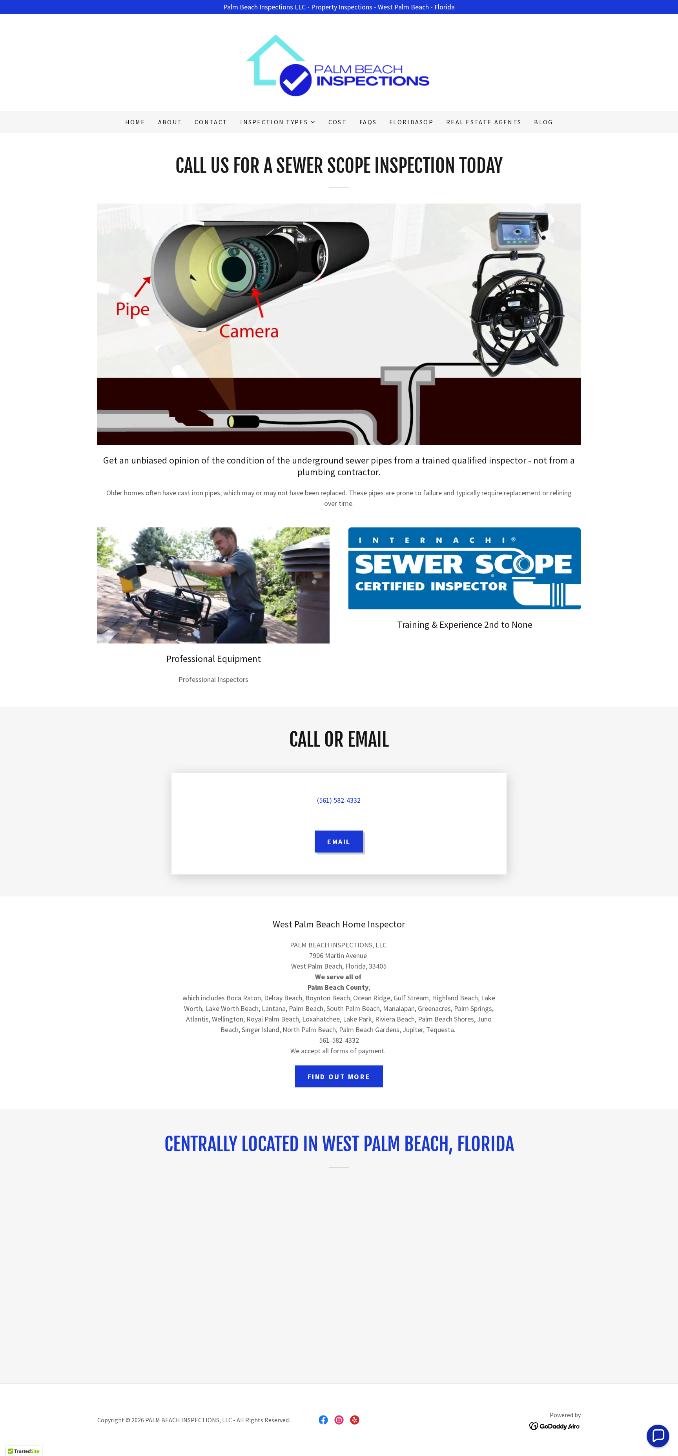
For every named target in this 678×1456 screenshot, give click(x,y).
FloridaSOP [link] (411, 122)
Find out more (339, 1076)
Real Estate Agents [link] (483, 122)
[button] (278, 122)
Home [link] (135, 122)
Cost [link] (337, 122)
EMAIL (339, 841)
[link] (339, 61)
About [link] (170, 122)
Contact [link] (211, 122)
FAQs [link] (368, 122)
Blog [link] (543, 122)
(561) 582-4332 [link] (339, 800)
